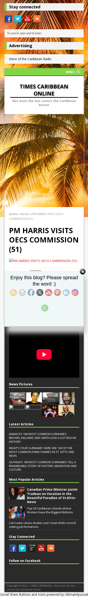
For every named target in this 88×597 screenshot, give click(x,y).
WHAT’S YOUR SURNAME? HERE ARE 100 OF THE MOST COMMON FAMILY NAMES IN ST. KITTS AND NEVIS (41, 452)
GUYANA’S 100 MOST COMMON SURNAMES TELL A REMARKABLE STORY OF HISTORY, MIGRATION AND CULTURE (43, 466)
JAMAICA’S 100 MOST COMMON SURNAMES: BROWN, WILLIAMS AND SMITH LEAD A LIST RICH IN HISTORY (42, 438)
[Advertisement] (44, 160)
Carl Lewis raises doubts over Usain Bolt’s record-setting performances (42, 525)
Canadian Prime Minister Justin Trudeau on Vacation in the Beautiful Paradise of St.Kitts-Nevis (52, 495)
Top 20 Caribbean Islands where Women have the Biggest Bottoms (50, 510)
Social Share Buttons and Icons (23, 594)
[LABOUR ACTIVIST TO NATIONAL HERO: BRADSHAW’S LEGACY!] (67, 402)
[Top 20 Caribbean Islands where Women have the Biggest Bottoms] (17, 516)
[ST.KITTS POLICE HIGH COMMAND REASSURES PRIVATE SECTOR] (17, 414)
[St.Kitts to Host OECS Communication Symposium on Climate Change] (33, 414)
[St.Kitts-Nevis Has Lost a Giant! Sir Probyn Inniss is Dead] (66, 414)
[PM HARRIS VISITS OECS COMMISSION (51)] (43, 261)
